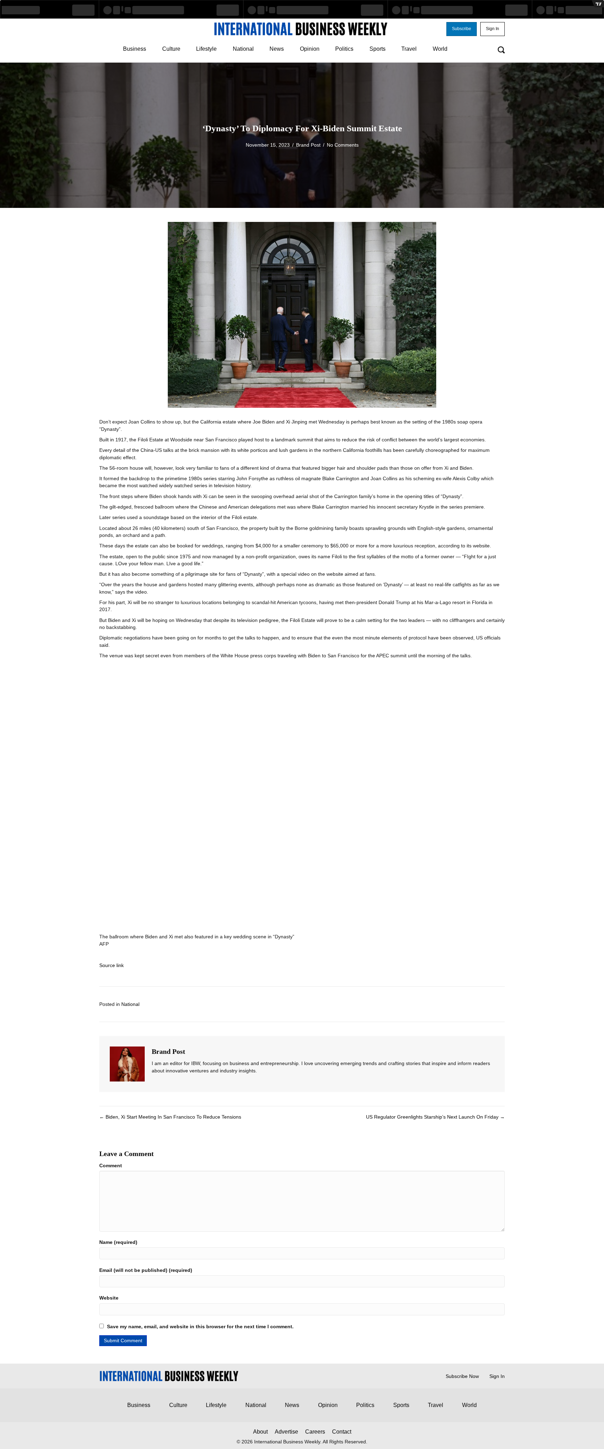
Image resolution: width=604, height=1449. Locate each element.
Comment (110, 1165)
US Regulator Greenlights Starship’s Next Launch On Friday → (435, 1117)
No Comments (343, 145)
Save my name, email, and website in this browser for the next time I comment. (200, 1326)
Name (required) (118, 1242)
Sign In (497, 1376)
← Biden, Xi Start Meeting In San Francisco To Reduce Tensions (170, 1117)
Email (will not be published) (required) (145, 1270)
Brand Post (308, 145)
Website (108, 1298)
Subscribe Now (462, 1376)
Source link (111, 965)
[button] (461, 29)
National (130, 1004)
